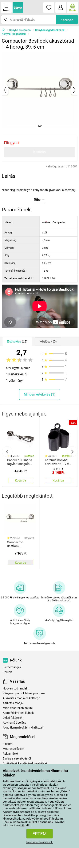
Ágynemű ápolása (14, 722)
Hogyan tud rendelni (16, 688)
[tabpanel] (40, 90)
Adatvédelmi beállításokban (44, 818)
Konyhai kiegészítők (14, 33)
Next (72, 451)
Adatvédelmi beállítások (18, 713)
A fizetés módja (13, 703)
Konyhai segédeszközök (49, 30)
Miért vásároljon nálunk (18, 708)
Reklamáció (10, 753)
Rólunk (7, 672)
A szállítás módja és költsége (21, 698)
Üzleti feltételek (12, 717)
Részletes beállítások (39, 842)
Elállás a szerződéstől (17, 758)
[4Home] (5, 30)
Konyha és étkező (20, 30)
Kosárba (39, 152)
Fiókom (7, 744)
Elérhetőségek (12, 667)
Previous (7, 451)
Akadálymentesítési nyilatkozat (23, 727)
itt (22, 825)
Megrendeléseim (13, 748)
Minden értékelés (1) (39, 394)
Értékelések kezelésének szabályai (25, 763)
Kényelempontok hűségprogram (24, 693)
